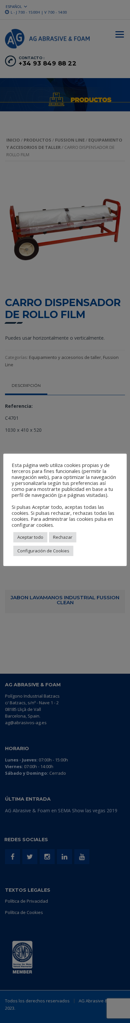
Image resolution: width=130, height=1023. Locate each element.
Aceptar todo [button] (30, 537)
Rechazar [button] (62, 537)
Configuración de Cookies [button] (43, 551)
